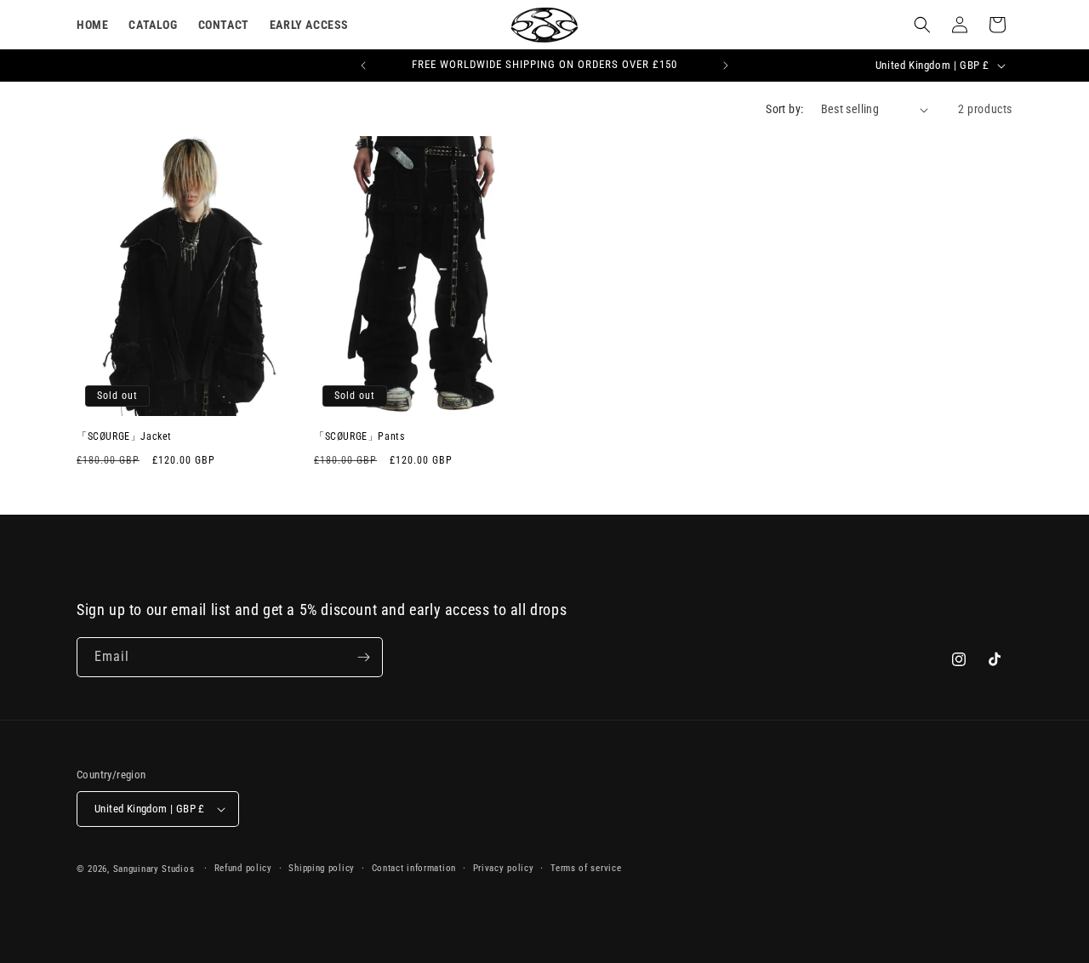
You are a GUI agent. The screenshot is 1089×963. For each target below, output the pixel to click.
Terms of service (585, 868)
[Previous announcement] (363, 65)
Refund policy (243, 868)
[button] (922, 24)
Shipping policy (321, 868)
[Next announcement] (725, 65)
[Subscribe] (363, 657)
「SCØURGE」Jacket (124, 436)
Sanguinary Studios (154, 869)
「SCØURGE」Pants (359, 436)
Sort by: (784, 109)
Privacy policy (503, 868)
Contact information (414, 868)
